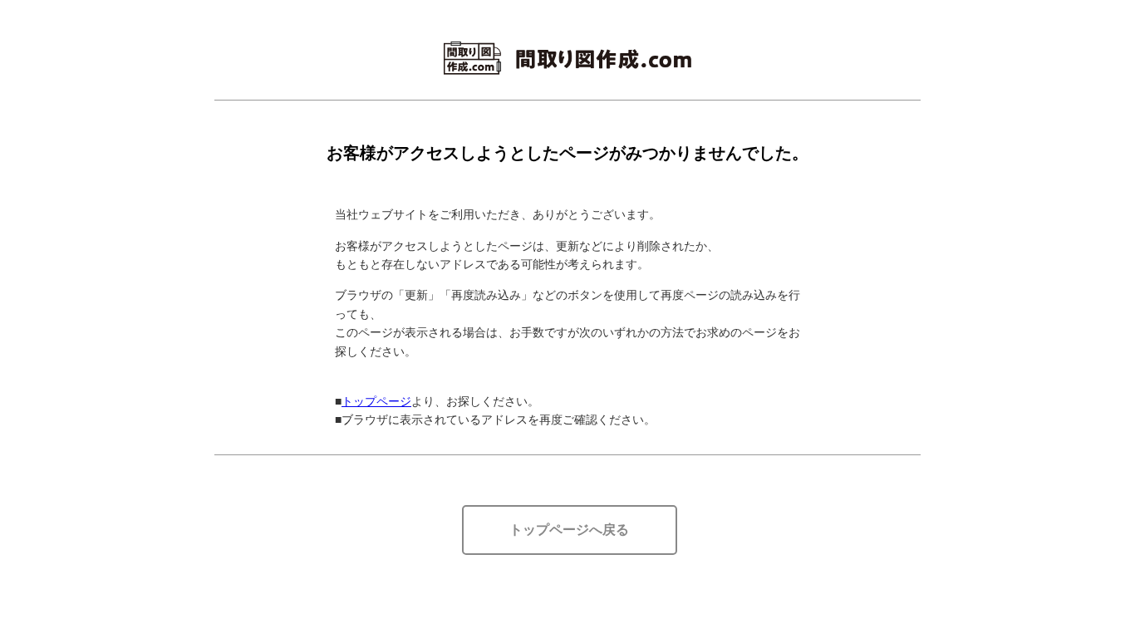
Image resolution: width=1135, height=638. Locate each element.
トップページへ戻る (569, 530)
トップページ (376, 401)
